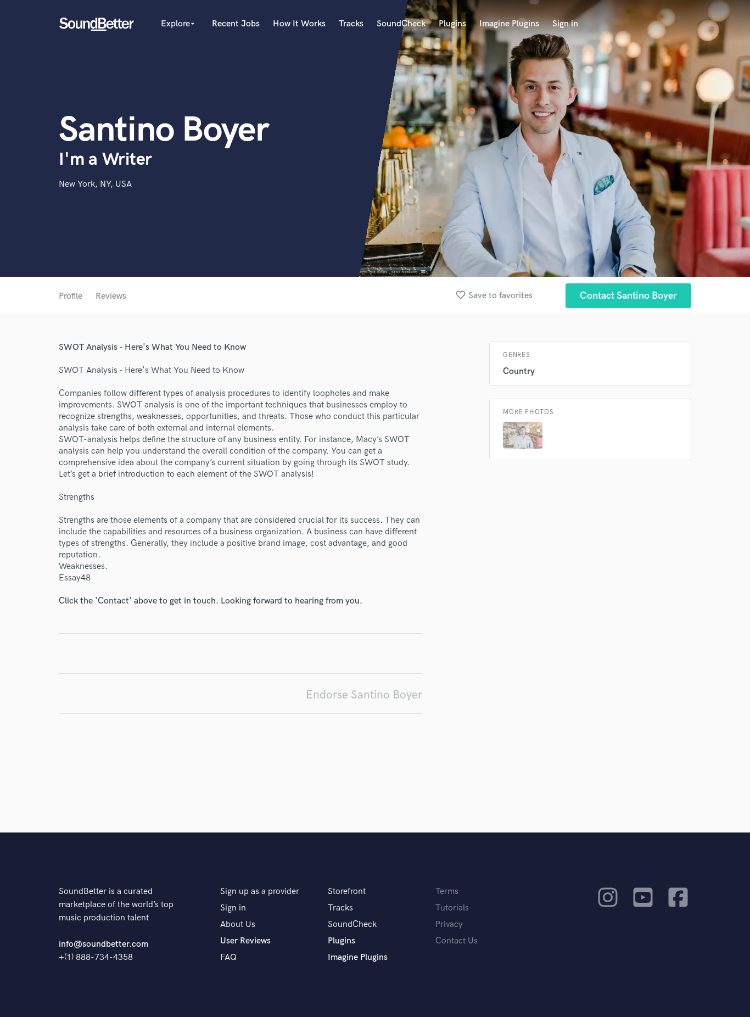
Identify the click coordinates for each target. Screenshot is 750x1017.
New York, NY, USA (95, 184)
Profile (70, 296)
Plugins (452, 24)
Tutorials (452, 908)
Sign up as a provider (259, 891)
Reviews (111, 296)
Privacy (449, 924)
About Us (237, 924)
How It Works (299, 24)
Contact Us (456, 941)
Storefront (347, 891)
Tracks (351, 24)
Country (519, 371)
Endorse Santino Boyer (364, 695)
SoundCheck (401, 24)
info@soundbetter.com (103, 944)
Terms (446, 891)
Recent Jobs (236, 24)
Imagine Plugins (509, 24)
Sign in (565, 24)
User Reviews (245, 941)
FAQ (228, 957)
